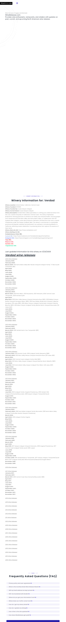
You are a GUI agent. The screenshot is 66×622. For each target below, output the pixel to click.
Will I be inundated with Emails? (18, 594)
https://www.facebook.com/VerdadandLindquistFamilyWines (31, 236)
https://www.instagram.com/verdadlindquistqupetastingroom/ (34, 238)
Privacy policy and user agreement (20, 583)
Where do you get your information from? (22, 597)
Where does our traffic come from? (20, 601)
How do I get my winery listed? (18, 604)
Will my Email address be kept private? (21, 590)
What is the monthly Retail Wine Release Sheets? (24, 587)
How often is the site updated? (18, 611)
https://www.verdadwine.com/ (28, 230)
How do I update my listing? (17, 608)
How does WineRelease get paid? (19, 615)
